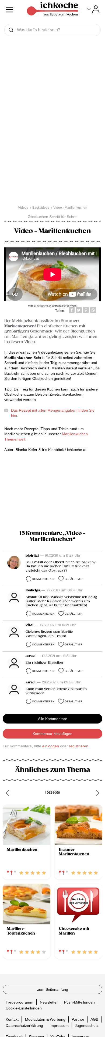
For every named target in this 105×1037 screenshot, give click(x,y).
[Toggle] (94, 9)
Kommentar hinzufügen (52, 734)
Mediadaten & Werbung (45, 1019)
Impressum (59, 1025)
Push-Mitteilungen (79, 1002)
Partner (78, 1019)
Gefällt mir (73, 578)
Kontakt (12, 1019)
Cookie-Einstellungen (24, 1008)
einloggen (50, 746)
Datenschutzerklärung (24, 1025)
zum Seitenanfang (52, 989)
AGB (94, 1019)
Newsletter (49, 1002)
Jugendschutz (87, 1025)
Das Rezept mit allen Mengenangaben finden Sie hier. (52, 413)
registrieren (78, 746)
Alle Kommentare (52, 719)
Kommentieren (43, 578)
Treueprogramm (19, 1002)
